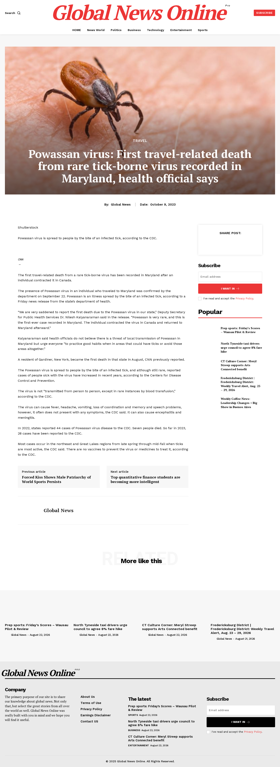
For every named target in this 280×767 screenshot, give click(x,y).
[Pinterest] (230, 243)
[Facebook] (211, 243)
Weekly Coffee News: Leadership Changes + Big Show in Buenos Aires (239, 403)
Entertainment (138, 745)
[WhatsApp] (239, 243)
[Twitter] (220, 243)
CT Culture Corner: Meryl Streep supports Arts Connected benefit (238, 365)
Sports (133, 715)
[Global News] (28, 510)
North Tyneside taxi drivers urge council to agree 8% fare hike (241, 347)
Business (134, 730)
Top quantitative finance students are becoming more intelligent (145, 479)
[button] (13, 13)
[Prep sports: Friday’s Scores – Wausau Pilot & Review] (207, 330)
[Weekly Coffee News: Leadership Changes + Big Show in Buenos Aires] (207, 402)
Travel (140, 141)
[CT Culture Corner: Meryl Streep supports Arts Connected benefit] (207, 365)
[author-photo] (7, 634)
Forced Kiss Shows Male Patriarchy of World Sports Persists (56, 479)
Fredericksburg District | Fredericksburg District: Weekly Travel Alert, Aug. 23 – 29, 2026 (240, 384)
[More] (249, 243)
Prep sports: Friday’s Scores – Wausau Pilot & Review (240, 330)
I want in (228, 288)
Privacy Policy (244, 298)
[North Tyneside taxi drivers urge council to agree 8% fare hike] (207, 347)
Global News (121, 204)
